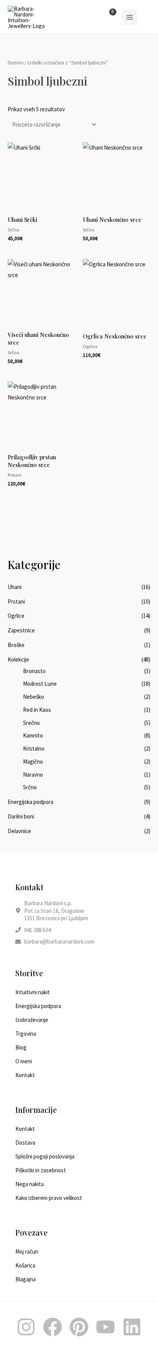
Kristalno (33, 748)
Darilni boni (21, 816)
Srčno (30, 787)
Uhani (14, 587)
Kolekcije (18, 659)
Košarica (25, 1265)
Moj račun (26, 1251)
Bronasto (34, 671)
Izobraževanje (31, 1019)
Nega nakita (29, 1184)
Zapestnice (21, 630)
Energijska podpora (30, 801)
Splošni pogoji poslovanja (44, 1156)
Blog (20, 1047)
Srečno (31, 722)
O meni (23, 1061)
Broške (16, 644)
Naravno (33, 774)
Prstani (16, 601)
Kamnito (33, 735)
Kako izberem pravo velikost (48, 1197)
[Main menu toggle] (129, 17)
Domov (15, 62)
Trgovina (25, 1033)
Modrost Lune (40, 683)
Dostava (25, 1142)
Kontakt (25, 1075)
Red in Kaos (37, 709)
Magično (33, 761)
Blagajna (25, 1279)
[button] (147, 17)
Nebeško (33, 696)
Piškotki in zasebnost (40, 1170)
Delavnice (19, 831)
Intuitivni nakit (32, 992)
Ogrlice (16, 615)
